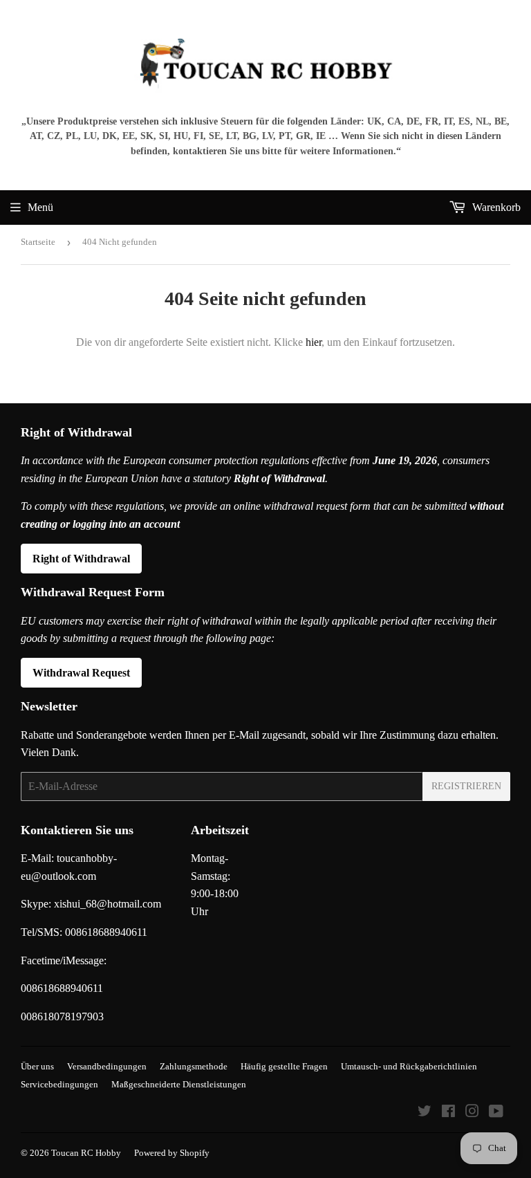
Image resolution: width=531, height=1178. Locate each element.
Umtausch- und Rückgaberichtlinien (409, 1066)
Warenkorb (495, 207)
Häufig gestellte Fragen (284, 1066)
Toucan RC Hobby (86, 1153)
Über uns (37, 1066)
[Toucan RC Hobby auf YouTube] (496, 1113)
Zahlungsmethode (193, 1066)
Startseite (38, 242)
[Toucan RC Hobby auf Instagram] (472, 1113)
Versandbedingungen (107, 1066)
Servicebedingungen (59, 1084)
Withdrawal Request (81, 673)
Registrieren (466, 786)
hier (314, 342)
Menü (40, 207)
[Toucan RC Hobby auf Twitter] (424, 1113)
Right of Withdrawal (81, 558)
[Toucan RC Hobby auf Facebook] (448, 1113)
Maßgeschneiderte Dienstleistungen (178, 1084)
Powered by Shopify (171, 1153)
